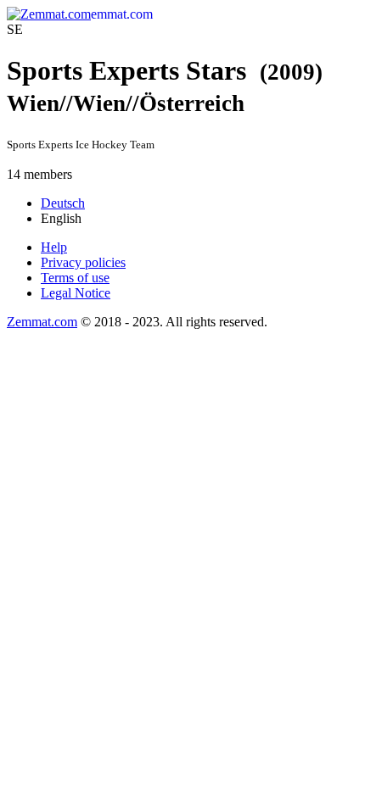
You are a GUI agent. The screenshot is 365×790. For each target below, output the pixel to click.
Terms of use (75, 277)
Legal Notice (75, 293)
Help (54, 247)
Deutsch (63, 203)
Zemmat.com (42, 321)
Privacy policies (83, 262)
